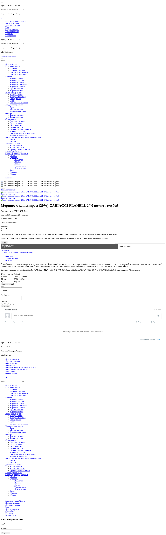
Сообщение (6, 295)
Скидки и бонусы (12, 30)
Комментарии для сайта (150, 339)
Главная (8, 178)
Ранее (24, 322)
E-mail (4, 291)
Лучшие (16, 322)
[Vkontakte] (6, 377)
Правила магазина (12, 24)
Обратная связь (11, 363)
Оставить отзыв (7, 284)
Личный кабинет (12, 32)
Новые (7, 322)
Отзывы (8, 260)
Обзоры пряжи (11, 373)
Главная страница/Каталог (15, 21)
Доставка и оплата (12, 26)
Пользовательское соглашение (17, 369)
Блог (7, 28)
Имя (3, 286)
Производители (11, 365)
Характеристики (11, 258)
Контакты (9, 34)
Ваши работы (10, 36)
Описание (9, 256)
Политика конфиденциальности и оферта (21, 367)
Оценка (4, 302)
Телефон (4, 528)
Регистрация (10, 371)
